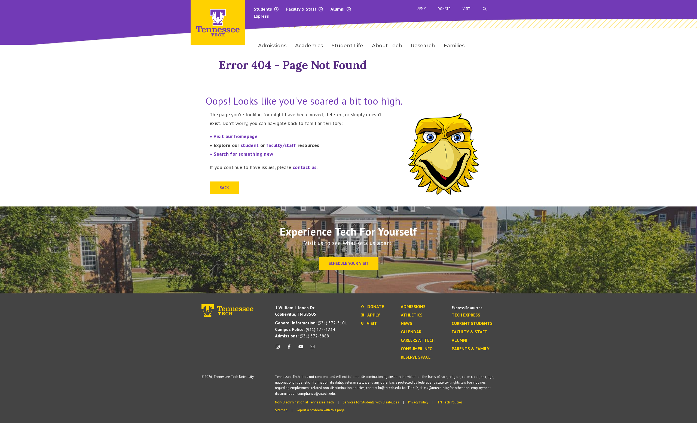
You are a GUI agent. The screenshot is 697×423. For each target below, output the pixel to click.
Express (261, 16)
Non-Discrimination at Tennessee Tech (304, 402)
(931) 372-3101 (311, 322)
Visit (466, 9)
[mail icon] (312, 348)
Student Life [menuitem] (347, 46)
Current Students (472, 323)
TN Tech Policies (450, 402)
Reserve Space (415, 357)
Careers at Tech (418, 340)
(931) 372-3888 (302, 336)
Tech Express (466, 315)
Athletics (412, 315)
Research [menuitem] (423, 46)
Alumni (338, 9)
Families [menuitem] (454, 46)
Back (224, 187)
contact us (305, 167)
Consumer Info (417, 348)
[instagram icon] (279, 348)
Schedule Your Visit (349, 263)
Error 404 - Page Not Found (293, 65)
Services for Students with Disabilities (371, 402)
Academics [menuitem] (309, 46)
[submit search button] (580, 9)
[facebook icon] (289, 348)
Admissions (413, 306)
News (406, 323)
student (250, 145)
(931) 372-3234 (305, 329)
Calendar (411, 332)
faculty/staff (281, 145)
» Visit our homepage (234, 136)
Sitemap (281, 410)
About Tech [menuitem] (387, 46)
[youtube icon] (301, 348)
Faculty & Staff (301, 9)
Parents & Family (471, 348)
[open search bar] (484, 9)
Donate (444, 9)
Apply (421, 9)
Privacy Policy (418, 402)
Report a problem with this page (320, 410)
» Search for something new (241, 154)
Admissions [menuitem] (272, 46)
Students (263, 9)
